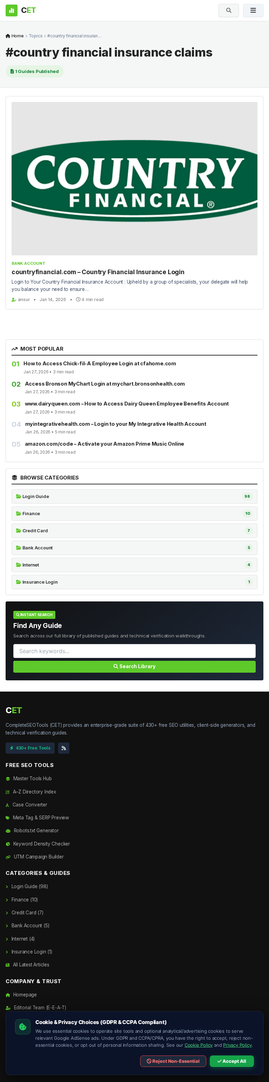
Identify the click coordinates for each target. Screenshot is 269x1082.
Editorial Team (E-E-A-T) (39, 1007)
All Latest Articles (30, 964)
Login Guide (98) (29, 886)
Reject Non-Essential (175, 1061)
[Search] (229, 10)
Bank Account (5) (29, 925)
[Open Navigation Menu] (253, 10)
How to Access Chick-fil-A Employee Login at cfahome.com (99, 363)
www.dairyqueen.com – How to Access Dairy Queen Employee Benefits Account (127, 404)
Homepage (24, 994)
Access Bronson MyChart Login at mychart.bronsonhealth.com (105, 384)
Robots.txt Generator (36, 830)
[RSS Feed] (63, 748)
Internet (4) (22, 939)
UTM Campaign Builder (38, 857)
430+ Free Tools (33, 748)
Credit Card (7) (26, 912)
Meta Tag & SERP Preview (40, 817)
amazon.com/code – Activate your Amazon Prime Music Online (105, 444)
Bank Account (29, 263)
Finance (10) (24, 899)
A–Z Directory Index (34, 792)
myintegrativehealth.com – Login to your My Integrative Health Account (115, 424)
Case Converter (29, 804)
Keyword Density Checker (41, 844)
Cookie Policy (199, 1045)
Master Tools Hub (31, 778)
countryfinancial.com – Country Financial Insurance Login (98, 272)
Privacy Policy (237, 1045)
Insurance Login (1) (31, 952)
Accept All (233, 1061)
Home (17, 35)
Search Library (137, 666)
